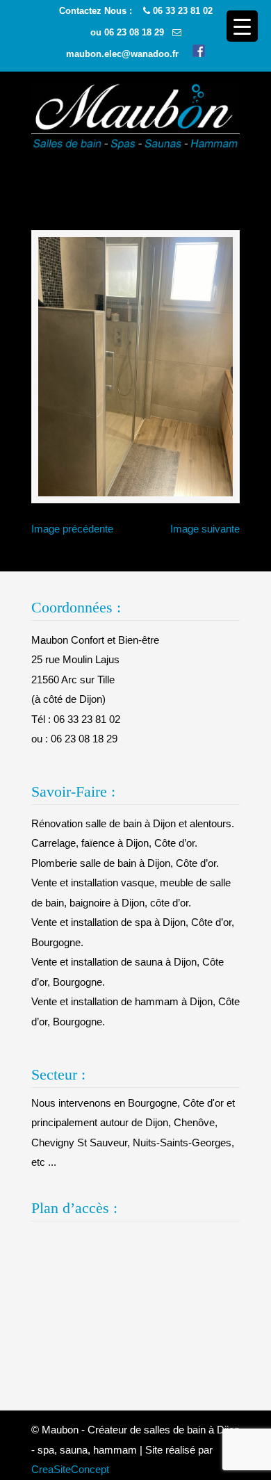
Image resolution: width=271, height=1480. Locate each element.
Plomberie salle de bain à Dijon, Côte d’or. (125, 863)
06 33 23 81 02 (183, 11)
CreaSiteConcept (70, 1469)
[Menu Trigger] (242, 26)
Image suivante (205, 529)
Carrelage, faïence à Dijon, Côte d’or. (114, 843)
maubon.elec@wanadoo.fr (122, 54)
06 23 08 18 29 (134, 32)
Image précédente (72, 529)
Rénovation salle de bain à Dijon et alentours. (132, 823)
